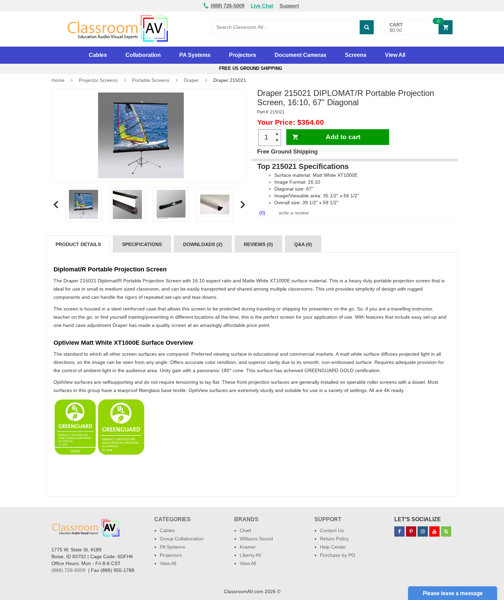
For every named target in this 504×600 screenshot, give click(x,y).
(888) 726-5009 (68, 570)
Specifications (142, 244)
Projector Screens (98, 80)
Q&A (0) (303, 244)
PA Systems (195, 55)
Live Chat (262, 6)
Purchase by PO (337, 555)
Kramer (248, 547)
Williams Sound (256, 538)
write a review (293, 213)
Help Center (333, 547)
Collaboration (143, 55)
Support (289, 6)
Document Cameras (300, 55)
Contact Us (332, 530)
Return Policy (334, 538)
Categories (172, 519)
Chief (245, 530)
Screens (356, 55)
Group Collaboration (182, 538)
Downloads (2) (203, 244)
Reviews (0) (258, 244)
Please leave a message (453, 593)
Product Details (78, 244)
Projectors (242, 55)
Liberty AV (250, 555)
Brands (246, 519)
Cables (98, 55)
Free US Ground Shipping (252, 68)
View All (395, 55)
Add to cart (343, 136)
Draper (191, 80)
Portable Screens (150, 80)
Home (57, 80)
